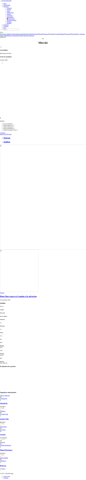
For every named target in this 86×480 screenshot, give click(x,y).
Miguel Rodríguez (6, 450)
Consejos (9, 8)
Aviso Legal (6, 476)
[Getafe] (50, 34)
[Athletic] (8, 34)
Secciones (6, 6)
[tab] (44, 138)
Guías (8, 11)
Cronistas (5, 26)
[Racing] (72, 34)
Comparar (2, 133)
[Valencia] (25, 35)
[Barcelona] (19, 34)
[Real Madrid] (4, 35)
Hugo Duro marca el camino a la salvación (18, 296)
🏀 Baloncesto (11, 18)
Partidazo (9, 21)
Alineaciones (6, 5)
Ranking (9, 23)
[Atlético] (13, 34)
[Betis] (25, 34)
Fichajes (9, 9)
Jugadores (6, 25)
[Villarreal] (31, 35)
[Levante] (56, 34)
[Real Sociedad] (12, 35)
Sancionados (10, 17)
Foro (4, 28)
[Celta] (29, 34)
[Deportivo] (34, 34)
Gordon (2, 434)
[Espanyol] (45, 34)
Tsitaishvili (3, 403)
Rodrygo (3, 466)
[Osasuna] (67, 34)
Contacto (5, 478)
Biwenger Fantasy (11, 20)
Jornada (9, 14)
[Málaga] (61, 34)
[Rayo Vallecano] (80, 34)
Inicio (4, 3)
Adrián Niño (4, 419)
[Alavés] (2, 34)
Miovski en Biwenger (6, 134)
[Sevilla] (19, 35)
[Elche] (40, 34)
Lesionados (10, 15)
